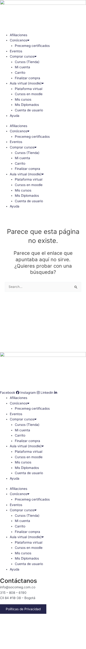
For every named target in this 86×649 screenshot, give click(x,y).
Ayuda (14, 116)
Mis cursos (23, 99)
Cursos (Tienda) (27, 62)
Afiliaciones (18, 35)
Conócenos (18, 40)
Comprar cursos (22, 56)
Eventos (16, 51)
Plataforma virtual (28, 89)
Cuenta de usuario (29, 110)
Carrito (20, 72)
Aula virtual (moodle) (26, 83)
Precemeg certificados (32, 46)
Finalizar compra (27, 78)
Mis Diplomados (27, 105)
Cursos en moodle (29, 94)
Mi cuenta (22, 67)
